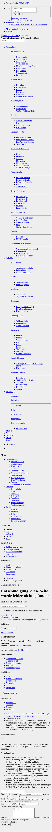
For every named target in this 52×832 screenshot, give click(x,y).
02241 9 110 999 (26, 3)
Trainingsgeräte (17, 498)
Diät (18, 225)
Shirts (18, 366)
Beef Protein (21, 68)
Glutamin (20, 94)
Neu (7, 433)
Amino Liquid (22, 187)
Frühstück (15, 512)
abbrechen (6, 824)
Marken (9, 431)
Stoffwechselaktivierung (25, 227)
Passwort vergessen (19, 18)
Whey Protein (21, 59)
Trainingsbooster (17, 471)
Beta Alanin (21, 87)
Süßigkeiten (16, 518)
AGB (8, 565)
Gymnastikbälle (22, 326)
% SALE (9, 435)
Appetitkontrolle (22, 222)
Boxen (18, 344)
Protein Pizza (21, 428)
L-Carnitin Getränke (24, 182)
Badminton (20, 342)
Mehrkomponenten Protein (26, 66)
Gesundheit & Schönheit (21, 484)
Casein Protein (22, 64)
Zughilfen (15, 493)
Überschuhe (21, 368)
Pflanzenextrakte (22, 253)
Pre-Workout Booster (24, 137)
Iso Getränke (21, 184)
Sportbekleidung (17, 503)
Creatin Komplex (23, 125)
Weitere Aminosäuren (24, 96)
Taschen (19, 382)
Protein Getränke (23, 178)
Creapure (19, 123)
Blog (8, 440)
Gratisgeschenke (12, 549)
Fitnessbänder (21, 323)
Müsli (18, 406)
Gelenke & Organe (23, 168)
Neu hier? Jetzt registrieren (21, 20)
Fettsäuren (20, 156)
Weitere (19, 389)
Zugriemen (20, 294)
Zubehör (9, 258)
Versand (8, 716)
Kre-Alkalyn (21, 127)
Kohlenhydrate (17, 466)
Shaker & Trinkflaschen (25, 380)
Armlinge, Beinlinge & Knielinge (29, 363)
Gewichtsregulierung (24, 218)
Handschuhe (16, 489)
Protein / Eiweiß (17, 462)
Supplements (11, 702)
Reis (13, 514)
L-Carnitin (20, 92)
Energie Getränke (23, 180)
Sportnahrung (11, 47)
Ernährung (10, 392)
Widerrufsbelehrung (14, 567)
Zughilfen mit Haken (24, 297)
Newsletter (10, 572)
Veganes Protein (22, 73)
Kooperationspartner (14, 552)
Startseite (9, 578)
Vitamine (19, 159)
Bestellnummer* (7, 804)
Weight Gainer (22, 106)
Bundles (19, 237)
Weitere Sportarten (23, 354)
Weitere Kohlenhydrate (25, 111)
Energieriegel (21, 199)
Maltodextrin (21, 108)
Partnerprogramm (13, 556)
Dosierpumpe (21, 385)
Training (9, 705)
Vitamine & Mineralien (20, 473)
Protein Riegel (22, 197)
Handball (19, 347)
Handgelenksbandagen (25, 307)
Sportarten (15, 500)
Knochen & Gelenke (24, 256)
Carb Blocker (21, 220)
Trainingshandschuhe (24, 268)
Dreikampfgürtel (22, 285)
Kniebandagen (22, 311)
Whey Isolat (21, 61)
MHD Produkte (22, 239)
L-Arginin (20, 85)
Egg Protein (21, 71)
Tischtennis (20, 349)
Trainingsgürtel (22, 282)
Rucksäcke (20, 378)
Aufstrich (15, 509)
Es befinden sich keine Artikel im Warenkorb (29, 25)
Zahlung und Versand (14, 547)
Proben (19, 75)
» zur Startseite (7, 615)
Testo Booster (21, 144)
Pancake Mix (21, 208)
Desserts (19, 206)
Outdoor (19, 351)
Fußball (19, 335)
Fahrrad (19, 338)
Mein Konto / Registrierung (17, 29)
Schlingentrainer (22, 321)
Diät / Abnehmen (18, 480)
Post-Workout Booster (25, 142)
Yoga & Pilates (22, 340)
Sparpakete (15, 482)
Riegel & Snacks (17, 478)
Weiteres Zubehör (18, 505)
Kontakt (9, 31)
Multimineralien (22, 165)
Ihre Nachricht (6, 817)
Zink (18, 154)
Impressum (10, 574)
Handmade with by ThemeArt (24, 716)
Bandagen (15, 496)
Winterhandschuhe (23, 272)
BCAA (19, 90)
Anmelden (17, 14)
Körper (9, 707)
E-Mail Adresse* (7, 799)
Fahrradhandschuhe (24, 270)
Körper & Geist (22, 251)
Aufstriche (20, 203)
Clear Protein (21, 57)
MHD (8, 438)
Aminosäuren (16, 464)
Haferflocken (16, 516)
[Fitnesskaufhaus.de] (10, 36)
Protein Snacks (22, 201)
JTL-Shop (17, 718)
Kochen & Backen (18, 521)
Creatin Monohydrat (24, 121)
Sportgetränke (16, 475)
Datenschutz (11, 569)
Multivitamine (21, 163)
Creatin (14, 468)
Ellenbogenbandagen (24, 309)
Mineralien (20, 161)
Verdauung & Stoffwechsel (27, 249)
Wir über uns (11, 554)
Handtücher (20, 387)
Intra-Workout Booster (25, 140)
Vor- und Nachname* (9, 794)
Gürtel (13, 491)
